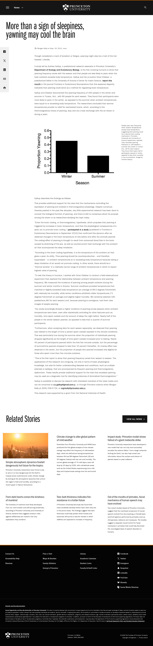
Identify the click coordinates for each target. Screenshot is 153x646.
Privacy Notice (143, 637)
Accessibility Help (12, 558)
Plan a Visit (47, 554)
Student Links (85, 563)
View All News (134, 419)
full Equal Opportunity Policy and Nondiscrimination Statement (126, 621)
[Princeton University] (17, 636)
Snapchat (124, 568)
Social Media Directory (129, 587)
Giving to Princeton (50, 568)
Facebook (124, 554)
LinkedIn (124, 573)
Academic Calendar (88, 558)
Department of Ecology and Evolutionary (56, 69)
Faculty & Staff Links (88, 568)
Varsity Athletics (49, 563)
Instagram (124, 563)
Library (83, 554)
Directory (8, 563)
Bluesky (123, 582)
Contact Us (9, 554)
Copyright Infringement (129, 637)
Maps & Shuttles (49, 558)
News (16, 7)
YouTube (124, 577)
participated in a (78, 229)
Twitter (123, 558)
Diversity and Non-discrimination (15, 606)
